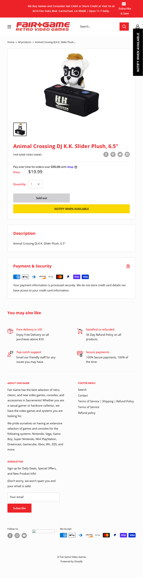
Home (10, 42)
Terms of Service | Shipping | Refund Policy (106, 401)
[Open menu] (9, 26)
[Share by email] (127, 154)
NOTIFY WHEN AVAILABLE (71, 209)
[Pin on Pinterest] (113, 154)
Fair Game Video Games (27, 154)
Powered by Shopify (72, 561)
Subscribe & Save (125, 11)
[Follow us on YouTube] (24, 535)
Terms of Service (88, 407)
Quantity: (19, 184)
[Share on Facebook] (106, 154)
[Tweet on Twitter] (120, 154)
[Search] (124, 26)
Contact (83, 395)
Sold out (41, 198)
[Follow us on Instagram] (17, 535)
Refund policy (87, 413)
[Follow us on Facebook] (10, 535)
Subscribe (19, 508)
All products (24, 42)
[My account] (137, 26)
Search (82, 389)
